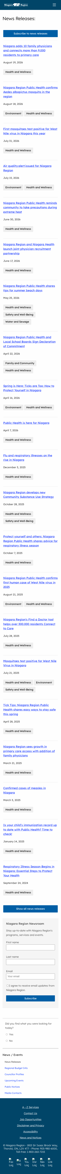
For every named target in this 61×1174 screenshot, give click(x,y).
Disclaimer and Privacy (30, 1125)
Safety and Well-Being (19, 314)
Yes (11, 1034)
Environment (13, 113)
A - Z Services (30, 1107)
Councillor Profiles (14, 1074)
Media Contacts (13, 1093)
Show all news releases (30, 908)
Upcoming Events (14, 1080)
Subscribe (30, 998)
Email (9, 971)
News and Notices (30, 1137)
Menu (55, 5)
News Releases (13, 1061)
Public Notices (12, 1086)
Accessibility (30, 1131)
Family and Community (19, 363)
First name (12, 942)
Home (16, 5)
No (11, 1040)
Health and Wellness (18, 72)
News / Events (13, 1055)
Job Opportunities (30, 1119)
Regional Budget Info (16, 1068)
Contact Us (30, 1113)
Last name (12, 956)
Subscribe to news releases (30, 33)
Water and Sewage (17, 321)
